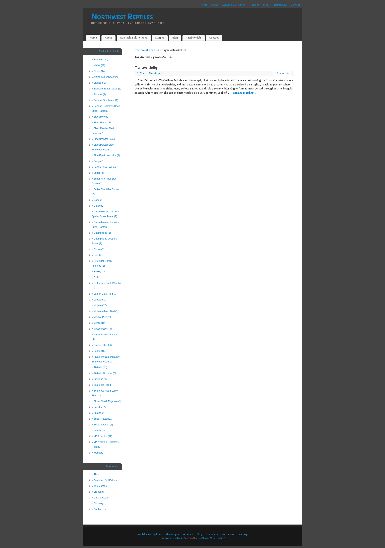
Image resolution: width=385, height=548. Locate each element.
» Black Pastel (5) (101, 122)
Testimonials (279, 4)
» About (96, 474)
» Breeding (98, 491)
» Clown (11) (98, 249)
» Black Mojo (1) (100, 116)
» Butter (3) (98, 173)
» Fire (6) (96, 255)
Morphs (255, 4)
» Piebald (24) (99, 367)
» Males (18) (98, 65)
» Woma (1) (98, 452)
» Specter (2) (99, 407)
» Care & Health (100, 497)
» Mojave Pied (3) (101, 317)
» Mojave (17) (99, 305)
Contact (295, 4)
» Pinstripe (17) (100, 379)
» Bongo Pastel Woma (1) (106, 167)
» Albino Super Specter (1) (106, 77)
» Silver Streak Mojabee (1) (106, 401)
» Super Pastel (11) (102, 418)
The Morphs (155, 73)
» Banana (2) (99, 94)
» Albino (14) (98, 71)
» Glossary (97, 503)
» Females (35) (100, 59)
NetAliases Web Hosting (211, 538)
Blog (265, 4)
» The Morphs (99, 486)
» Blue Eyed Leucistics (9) (106, 155)
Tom (142, 73)
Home (204, 4)
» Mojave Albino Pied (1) (105, 311)
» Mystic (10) (98, 323)
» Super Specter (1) (102, 424)
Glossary (188, 534)
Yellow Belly (146, 67)
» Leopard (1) (99, 299)
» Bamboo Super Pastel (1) (106, 88)
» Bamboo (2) (99, 82)
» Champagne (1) (101, 232)
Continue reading (245, 92)
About (214, 4)
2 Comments (282, 73)
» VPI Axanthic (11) (102, 436)
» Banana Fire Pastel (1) (105, 100)
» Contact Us (99, 509)
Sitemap (243, 534)
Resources (228, 534)
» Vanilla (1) (98, 430)
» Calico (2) (98, 205)
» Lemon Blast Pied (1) (104, 293)
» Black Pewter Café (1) (104, 139)
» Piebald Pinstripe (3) (104, 373)
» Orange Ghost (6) (102, 345)
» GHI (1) (96, 277)
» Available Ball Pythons (105, 480)
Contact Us (212, 534)
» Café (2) (97, 200)
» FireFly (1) (98, 271)
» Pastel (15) (98, 351)
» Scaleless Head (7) (103, 385)
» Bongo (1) (98, 161)
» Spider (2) (98, 413)
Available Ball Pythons (234, 4)
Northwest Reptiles (122, 16)
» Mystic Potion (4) (102, 328)
